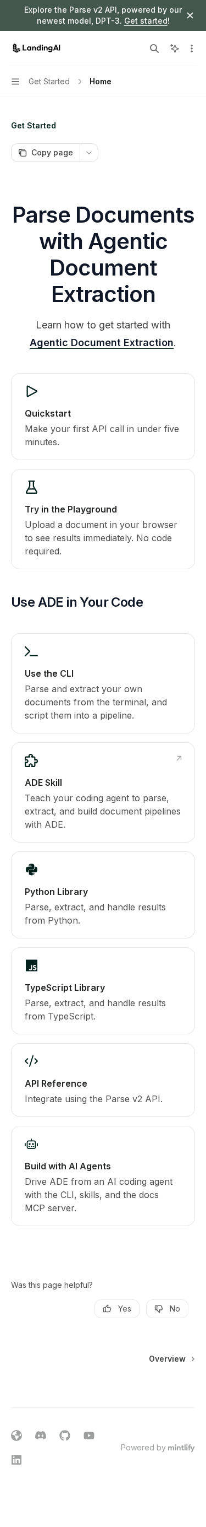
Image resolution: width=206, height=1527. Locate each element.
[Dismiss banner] (190, 15)
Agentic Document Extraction (102, 342)
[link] (103, 416)
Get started (146, 20)
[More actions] (191, 48)
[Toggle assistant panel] (175, 48)
